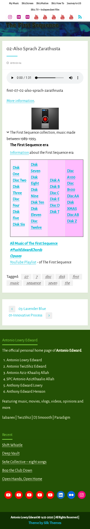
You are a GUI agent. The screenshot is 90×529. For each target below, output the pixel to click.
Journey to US (74, 3)
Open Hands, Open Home (22, 479)
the (67, 283)
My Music (14, 3)
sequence (33, 283)
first (76, 277)
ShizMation (42, 3)
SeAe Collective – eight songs (24, 462)
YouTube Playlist (23, 262)
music (14, 283)
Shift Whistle (12, 445)
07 (26, 277)
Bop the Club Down (17, 470)
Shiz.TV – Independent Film (45, 9)
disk (62, 277)
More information (20, 101)
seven (52, 283)
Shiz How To (57, 3)
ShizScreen (27, 3)
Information (19, 153)
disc (48, 277)
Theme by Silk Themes (45, 523)
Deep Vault (11, 453)
